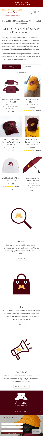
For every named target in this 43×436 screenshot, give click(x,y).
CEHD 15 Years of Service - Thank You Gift (24, 21)
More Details (21, 386)
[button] (29, 110)
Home (4, 21)
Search (21, 258)
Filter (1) (10, 67)
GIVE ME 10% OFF (12, 433)
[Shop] (21, 284)
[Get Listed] (21, 349)
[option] (21, 3)
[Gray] (12, 189)
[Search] (21, 218)
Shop (21, 324)
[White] (10, 189)
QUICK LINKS (21, 411)
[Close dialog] (42, 415)
